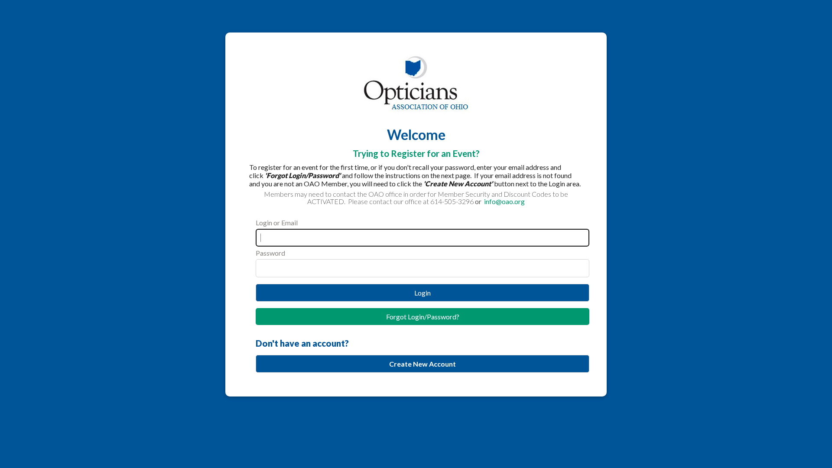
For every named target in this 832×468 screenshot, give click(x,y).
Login (422, 293)
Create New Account (422, 364)
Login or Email (277, 222)
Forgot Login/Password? (422, 316)
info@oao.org (504, 201)
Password (270, 253)
